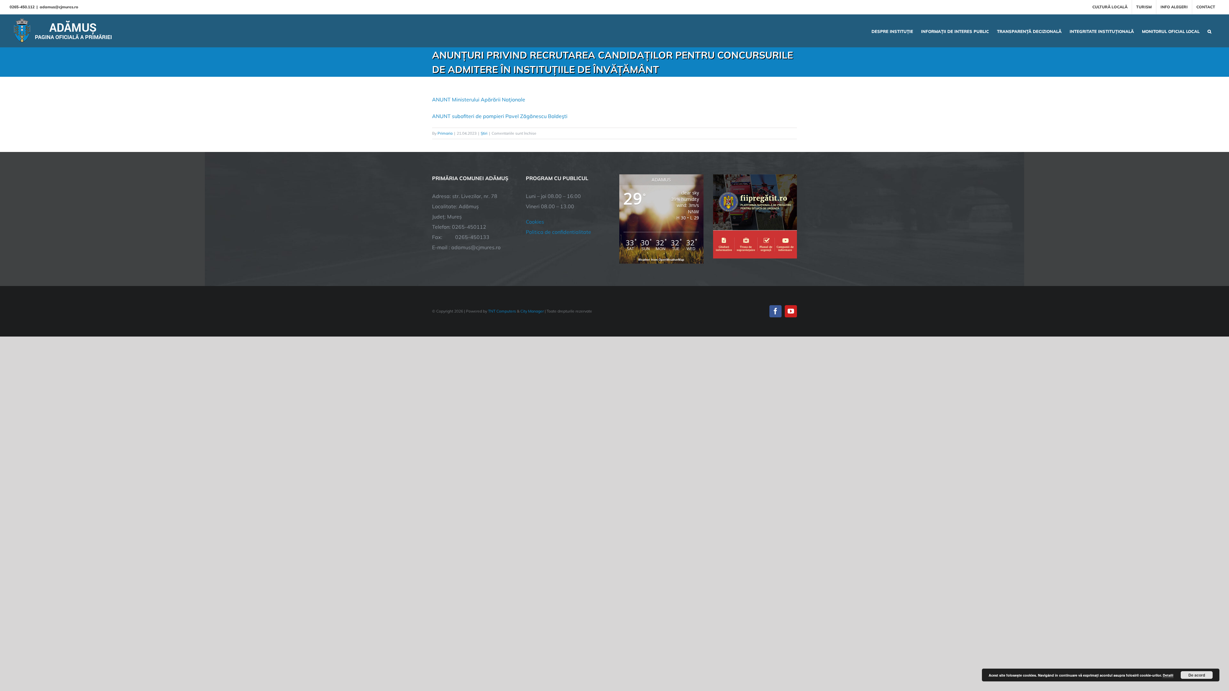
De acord (1196, 675)
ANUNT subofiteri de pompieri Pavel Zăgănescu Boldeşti (499, 116)
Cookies (535, 221)
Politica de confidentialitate (558, 232)
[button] (1209, 30)
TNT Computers (502, 311)
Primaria (445, 133)
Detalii (1168, 675)
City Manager (532, 311)
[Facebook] (775, 311)
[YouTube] (791, 311)
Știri (484, 133)
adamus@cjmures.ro (59, 6)
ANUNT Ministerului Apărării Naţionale (478, 99)
